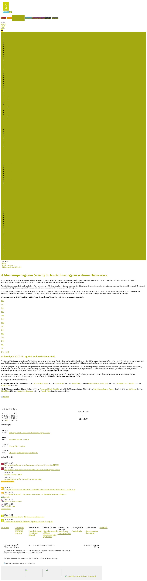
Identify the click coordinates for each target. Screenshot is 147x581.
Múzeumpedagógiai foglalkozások (49, 536)
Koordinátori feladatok (33, 534)
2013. (7, 185)
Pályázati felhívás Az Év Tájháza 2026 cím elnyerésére (23, 479)
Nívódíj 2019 (9, 72)
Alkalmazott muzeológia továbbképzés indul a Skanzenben (24, 517)
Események (5, 154)
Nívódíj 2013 (9, 104)
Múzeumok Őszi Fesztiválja (10, 33)
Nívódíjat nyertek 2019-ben (14, 68)
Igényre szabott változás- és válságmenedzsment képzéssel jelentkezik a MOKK (31, 465)
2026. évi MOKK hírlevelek (14, 164)
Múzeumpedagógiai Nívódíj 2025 (16, 43)
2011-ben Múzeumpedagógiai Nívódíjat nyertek (25, 118)
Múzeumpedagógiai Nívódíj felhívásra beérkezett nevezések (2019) (28, 70)
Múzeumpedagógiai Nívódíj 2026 (16, 39)
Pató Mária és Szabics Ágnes (103, 389)
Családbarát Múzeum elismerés (11, 152)
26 (7, 420)
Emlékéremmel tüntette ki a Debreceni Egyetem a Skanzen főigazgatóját (28, 522)
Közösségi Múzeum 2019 (14, 254)
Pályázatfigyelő (6, 198)
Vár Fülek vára (9, 506)
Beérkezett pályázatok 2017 (14, 79)
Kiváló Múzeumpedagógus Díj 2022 (17, 133)
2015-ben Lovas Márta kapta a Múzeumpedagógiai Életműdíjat (26, 225)
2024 (2, 301)
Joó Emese (132, 389)
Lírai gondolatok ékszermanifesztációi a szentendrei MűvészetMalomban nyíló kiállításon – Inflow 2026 (39, 489)
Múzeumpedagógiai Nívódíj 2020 (16, 66)
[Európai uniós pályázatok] (5, 397)
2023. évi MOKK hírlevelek (14, 169)
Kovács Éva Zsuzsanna (25, 391)
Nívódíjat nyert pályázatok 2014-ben (17, 93)
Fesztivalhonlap (63, 532)
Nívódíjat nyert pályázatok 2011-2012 (18, 114)
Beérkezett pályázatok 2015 (14, 89)
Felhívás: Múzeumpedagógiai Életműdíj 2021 (20, 215)
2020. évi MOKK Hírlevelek (15, 175)
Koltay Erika (5, 385)
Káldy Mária (76, 383)
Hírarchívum (90, 533)
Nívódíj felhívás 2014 (16, 99)
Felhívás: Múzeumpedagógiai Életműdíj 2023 (20, 212)
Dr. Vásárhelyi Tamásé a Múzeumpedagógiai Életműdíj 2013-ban (27, 229)
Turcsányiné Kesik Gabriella (49, 389)
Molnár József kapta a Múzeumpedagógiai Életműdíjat (23, 206)
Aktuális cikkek (6, 158)
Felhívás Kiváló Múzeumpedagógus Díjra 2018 (21, 139)
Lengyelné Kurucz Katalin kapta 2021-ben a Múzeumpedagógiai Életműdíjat (31, 213)
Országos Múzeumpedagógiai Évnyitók (14, 194)
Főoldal (3, 18)
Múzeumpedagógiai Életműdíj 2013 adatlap (20, 233)
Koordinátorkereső (35, 531)
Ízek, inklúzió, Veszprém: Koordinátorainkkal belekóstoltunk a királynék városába (32, 470)
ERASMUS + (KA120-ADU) (11, 190)
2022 (2, 308)
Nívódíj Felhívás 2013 (17, 108)
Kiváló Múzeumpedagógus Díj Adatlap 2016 (20, 145)
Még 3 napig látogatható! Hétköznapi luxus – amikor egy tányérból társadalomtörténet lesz (35, 494)
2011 (2, 348)
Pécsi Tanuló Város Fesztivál (19, 439)
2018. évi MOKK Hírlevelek (15, 179)
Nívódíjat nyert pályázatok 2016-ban (17, 81)
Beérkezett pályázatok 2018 (14, 75)
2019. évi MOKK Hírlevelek (15, 177)
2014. (7, 183)
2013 (2, 341)
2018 (2, 323)
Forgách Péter (45, 391)
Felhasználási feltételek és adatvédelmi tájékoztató (19, 530)
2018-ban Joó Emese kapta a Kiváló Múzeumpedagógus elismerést (28, 137)
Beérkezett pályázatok (16, 97)
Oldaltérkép (104, 528)
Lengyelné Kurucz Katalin (125, 383)
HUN (3, 26)
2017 (7, 181)
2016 (2, 330)
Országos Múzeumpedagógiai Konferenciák (16, 196)
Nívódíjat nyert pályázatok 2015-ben (17, 87)
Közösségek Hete (7, 192)
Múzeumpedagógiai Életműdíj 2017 (17, 223)
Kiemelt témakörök (64, 534)
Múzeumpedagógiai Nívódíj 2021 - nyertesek (20, 56)
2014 (2, 337)
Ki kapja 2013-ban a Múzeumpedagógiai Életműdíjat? (23, 231)
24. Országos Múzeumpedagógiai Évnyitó (23, 453)
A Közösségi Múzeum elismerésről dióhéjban (20, 256)
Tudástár (48, 18)
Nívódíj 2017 (9, 77)
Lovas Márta (59, 383)
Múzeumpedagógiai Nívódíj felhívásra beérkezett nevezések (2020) (28, 64)
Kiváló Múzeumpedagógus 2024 (16, 131)
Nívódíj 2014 (9, 95)
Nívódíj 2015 (9, 91)
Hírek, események (18, 16)
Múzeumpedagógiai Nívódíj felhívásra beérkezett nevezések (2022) (28, 52)
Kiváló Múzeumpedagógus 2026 (16, 129)
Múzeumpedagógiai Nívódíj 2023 (16, 50)
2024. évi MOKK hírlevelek (14, 167)
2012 (2, 345)
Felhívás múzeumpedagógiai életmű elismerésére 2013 (23, 235)
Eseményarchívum (92, 531)
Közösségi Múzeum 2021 (14, 250)
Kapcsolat (55, 18)
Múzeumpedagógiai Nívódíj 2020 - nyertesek (20, 62)
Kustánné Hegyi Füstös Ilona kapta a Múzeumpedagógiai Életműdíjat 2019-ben (32, 217)
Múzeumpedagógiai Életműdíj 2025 (17, 208)
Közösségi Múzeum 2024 (14, 246)
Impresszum (5, 528)
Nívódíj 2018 (9, 74)
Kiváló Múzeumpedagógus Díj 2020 (17, 135)
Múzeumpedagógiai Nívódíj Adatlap (21, 101)
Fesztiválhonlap (77, 531)
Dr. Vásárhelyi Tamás (40, 383)
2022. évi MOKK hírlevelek (14, 171)
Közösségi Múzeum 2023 (14, 248)
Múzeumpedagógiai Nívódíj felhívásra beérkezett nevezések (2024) (28, 44)
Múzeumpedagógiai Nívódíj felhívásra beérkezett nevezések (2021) (28, 58)
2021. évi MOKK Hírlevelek (15, 173)
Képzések (28, 18)
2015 (2, 334)
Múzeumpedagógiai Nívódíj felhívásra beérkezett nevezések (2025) (28, 41)
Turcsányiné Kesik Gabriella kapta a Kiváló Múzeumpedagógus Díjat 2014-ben (32, 147)
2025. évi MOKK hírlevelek (14, 166)
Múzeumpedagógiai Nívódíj (11, 267)
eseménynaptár (6, 425)
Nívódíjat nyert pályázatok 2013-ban (17, 103)
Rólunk (9, 18)
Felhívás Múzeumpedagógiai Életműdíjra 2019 (21, 219)
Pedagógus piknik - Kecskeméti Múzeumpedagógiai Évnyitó (29, 433)
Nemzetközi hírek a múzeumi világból (14, 200)
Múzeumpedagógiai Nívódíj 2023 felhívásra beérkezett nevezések (27, 48)
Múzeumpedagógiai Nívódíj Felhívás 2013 (19, 110)
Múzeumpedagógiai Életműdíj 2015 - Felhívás (21, 227)
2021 (2, 312)
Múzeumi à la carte (38, 18)
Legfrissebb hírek (7, 156)
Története (8, 120)
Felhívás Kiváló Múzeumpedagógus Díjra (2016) (22, 143)
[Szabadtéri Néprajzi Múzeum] (7, 14)
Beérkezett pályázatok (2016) (15, 83)
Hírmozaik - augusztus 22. (13, 501)
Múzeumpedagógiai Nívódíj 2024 (16, 46)
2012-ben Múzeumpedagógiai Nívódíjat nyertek (25, 116)
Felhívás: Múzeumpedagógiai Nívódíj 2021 (20, 60)
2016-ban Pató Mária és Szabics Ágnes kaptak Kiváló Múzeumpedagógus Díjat (32, 141)
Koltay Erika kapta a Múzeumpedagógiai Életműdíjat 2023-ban (26, 210)
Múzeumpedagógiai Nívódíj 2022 (16, 54)
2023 (2, 304)
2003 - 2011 (5, 352)
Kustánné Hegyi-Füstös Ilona (98, 383)
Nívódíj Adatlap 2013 (12, 112)
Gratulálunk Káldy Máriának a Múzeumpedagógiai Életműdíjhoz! (27, 221)
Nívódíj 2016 (9, 85)
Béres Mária (5, 391)
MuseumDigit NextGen (17, 446)
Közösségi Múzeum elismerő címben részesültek (21, 244)
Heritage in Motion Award (13, 474)
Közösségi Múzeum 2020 (14, 252)
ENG (3, 28)
